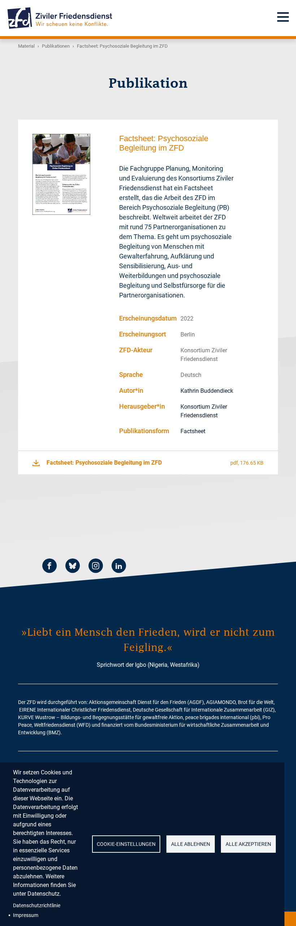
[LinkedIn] (119, 567)
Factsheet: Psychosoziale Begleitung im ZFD (104, 462)
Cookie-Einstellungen (126, 844)
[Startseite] (59, 18)
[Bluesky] (72, 567)
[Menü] (283, 18)
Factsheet (192, 431)
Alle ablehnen (190, 844)
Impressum (25, 915)
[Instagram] (95, 567)
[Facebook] (49, 567)
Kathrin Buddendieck (206, 390)
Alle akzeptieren (248, 844)
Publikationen (56, 46)
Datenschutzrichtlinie (36, 905)
